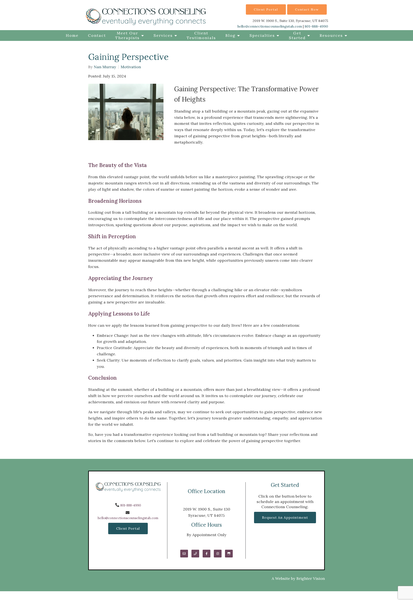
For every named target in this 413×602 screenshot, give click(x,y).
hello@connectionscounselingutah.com (269, 26)
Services (163, 35)
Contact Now (307, 9)
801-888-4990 (316, 26)
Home (72, 35)
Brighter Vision (310, 578)
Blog (230, 35)
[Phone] (195, 553)
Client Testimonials (201, 35)
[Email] (184, 553)
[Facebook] (206, 553)
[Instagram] (218, 553)
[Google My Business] (229, 553)
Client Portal (266, 9)
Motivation (131, 67)
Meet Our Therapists (127, 35)
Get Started (297, 35)
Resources (331, 35)
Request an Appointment (285, 517)
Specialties (262, 35)
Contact (97, 35)
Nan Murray (105, 67)
